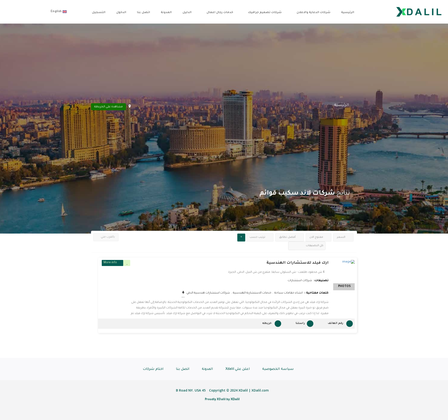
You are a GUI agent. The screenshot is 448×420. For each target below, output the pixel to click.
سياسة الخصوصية (278, 369)
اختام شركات (153, 369)
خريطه (267, 323)
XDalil (235, 399)
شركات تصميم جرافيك (265, 12)
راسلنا (300, 323)
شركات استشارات (300, 280)
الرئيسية (347, 12)
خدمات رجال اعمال (219, 12)
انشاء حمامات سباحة (288, 293)
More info (110, 262)
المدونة (166, 12)
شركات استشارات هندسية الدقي (208, 293)
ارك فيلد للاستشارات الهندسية (297, 263)
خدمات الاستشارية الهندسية (252, 293)
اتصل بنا (143, 12)
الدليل (187, 12)
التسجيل (98, 12)
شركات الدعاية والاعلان (313, 12)
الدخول (121, 12)
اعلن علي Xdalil (237, 369)
